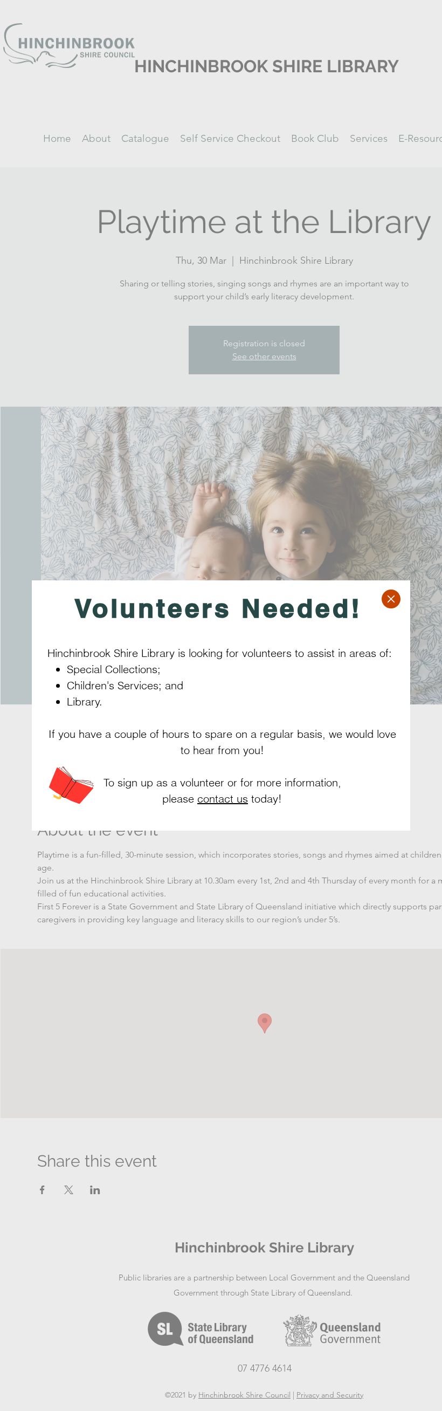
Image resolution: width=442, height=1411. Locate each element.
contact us (222, 798)
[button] (391, 599)
